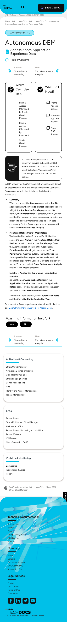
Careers (11, 559)
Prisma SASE (51, 487)
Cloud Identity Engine (16, 375)
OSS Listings (13, 538)
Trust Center (13, 586)
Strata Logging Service (16, 379)
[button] (65, 498)
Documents (13, 593)
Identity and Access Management (21, 391)
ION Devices (12, 438)
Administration (21, 487)
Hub (8, 387)
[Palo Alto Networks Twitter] (26, 602)
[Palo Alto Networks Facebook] (11, 602)
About (10, 555)
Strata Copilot (52, 7)
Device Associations (15, 383)
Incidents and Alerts (15, 470)
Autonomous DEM (19, 21)
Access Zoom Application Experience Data (25, 24)
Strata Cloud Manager (16, 367)
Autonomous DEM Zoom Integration (44, 21)
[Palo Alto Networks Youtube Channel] (33, 602)
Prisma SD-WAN (13, 434)
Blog (10, 531)
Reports (10, 474)
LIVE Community (15, 566)
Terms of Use (14, 590)
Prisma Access (12, 418)
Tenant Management (15, 395)
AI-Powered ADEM (14, 426)
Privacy (11, 583)
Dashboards (11, 466)
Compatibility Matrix (17, 534)
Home (7, 21)
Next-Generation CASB (17, 442)
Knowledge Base (15, 569)
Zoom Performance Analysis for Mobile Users (30, 308)
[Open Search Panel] (22, 8)
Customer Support (16, 562)
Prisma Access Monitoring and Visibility (24, 430)
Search (11, 527)
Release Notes (14, 524)
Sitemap (11, 541)
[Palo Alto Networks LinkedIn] (18, 602)
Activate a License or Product (20, 371)
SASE (11, 487)
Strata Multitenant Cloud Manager (22, 422)
